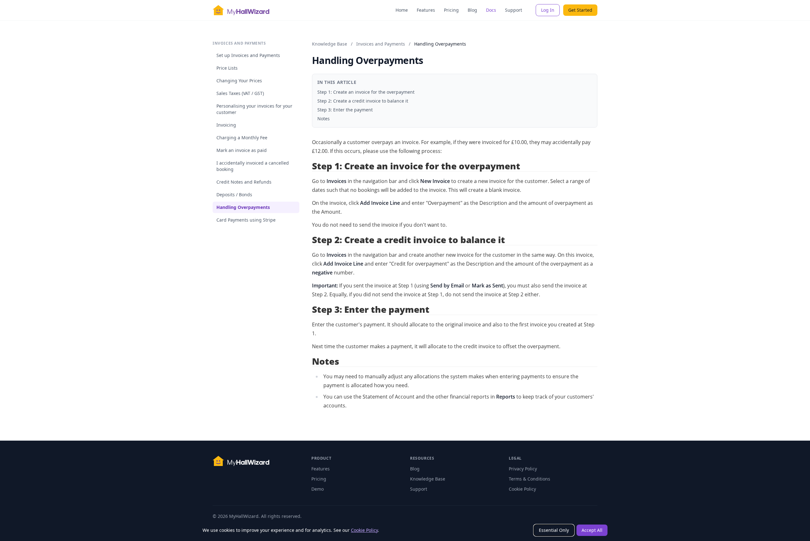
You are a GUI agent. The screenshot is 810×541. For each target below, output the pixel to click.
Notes (323, 119)
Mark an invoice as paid (241, 150)
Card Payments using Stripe (246, 220)
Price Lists (227, 68)
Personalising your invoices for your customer (254, 109)
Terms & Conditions (529, 479)
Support (513, 10)
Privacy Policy (523, 469)
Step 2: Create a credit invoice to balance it (362, 101)
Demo (317, 489)
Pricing (451, 10)
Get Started (580, 10)
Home (402, 10)
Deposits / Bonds (234, 195)
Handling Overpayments (243, 207)
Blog (472, 10)
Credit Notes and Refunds (243, 182)
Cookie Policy (364, 530)
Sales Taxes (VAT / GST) (240, 93)
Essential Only (554, 530)
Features (426, 10)
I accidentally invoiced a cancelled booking (252, 166)
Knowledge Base (329, 44)
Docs (491, 10)
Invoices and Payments (380, 44)
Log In (547, 10)
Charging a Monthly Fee (241, 138)
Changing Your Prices (239, 81)
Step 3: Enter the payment (345, 110)
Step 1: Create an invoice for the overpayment (365, 92)
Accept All (592, 530)
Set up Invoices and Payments (248, 55)
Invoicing (226, 125)
